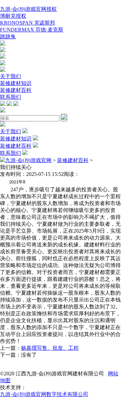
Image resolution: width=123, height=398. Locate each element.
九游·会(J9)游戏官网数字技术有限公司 (44, 394)
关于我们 (10, 76)
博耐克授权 (13, 16)
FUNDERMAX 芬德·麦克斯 (31, 29)
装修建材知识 (15, 83)
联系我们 (10, 97)
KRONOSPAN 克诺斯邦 (27, 23)
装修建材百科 (15, 90)
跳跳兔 (8, 36)
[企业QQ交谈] (2, 44)
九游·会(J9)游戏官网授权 (28, 9)
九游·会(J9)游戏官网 (28, 160)
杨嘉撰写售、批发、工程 (50, 348)
